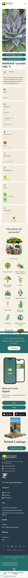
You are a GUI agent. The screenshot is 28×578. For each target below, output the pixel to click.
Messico (6, 98)
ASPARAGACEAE (8, 124)
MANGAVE (6, 112)
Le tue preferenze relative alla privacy (15, 573)
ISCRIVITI (14, 403)
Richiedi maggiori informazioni (15, 55)
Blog (3, 503)
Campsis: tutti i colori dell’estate (9, 507)
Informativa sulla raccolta (9, 576)
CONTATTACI (14, 348)
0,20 (5, 161)
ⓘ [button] (4, 137)
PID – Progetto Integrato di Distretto (10, 527)
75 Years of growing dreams (12, 482)
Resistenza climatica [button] (7, 134)
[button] (25, 3)
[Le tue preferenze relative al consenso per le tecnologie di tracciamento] (2, 575)
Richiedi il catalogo (15, 442)
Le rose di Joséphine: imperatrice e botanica (12, 510)
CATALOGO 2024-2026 (16, 448)
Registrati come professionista (15, 59)
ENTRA (14, 407)
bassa (5, 145)
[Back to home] (7, 3)
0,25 (8, 161)
